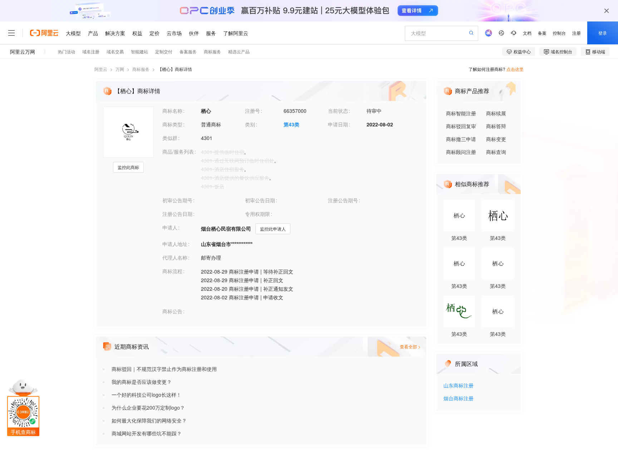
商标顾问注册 (461, 151)
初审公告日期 (260, 200)
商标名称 (172, 110)
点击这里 (515, 69)
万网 (120, 69)
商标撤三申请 (461, 139)
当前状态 (338, 110)
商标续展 (496, 113)
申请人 (169, 227)
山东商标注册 (458, 385)
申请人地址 (174, 243)
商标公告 (172, 311)
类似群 (169, 137)
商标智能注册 (461, 113)
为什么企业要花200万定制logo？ (148, 407)
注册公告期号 (343, 200)
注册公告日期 (177, 213)
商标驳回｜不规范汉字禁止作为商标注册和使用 (164, 368)
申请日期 (338, 124)
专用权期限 (257, 213)
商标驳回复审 (461, 126)
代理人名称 (174, 257)
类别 (250, 124)
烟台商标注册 (458, 398)
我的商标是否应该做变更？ (142, 381)
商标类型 (172, 124)
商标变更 (496, 139)
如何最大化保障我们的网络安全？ (149, 420)
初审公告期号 (177, 200)
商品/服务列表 (178, 151)
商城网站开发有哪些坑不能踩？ (147, 433)
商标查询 (496, 151)
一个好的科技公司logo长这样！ (146, 394)
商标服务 (140, 69)
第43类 (291, 124)
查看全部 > (410, 346)
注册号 (252, 110)
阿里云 (100, 69)
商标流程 (172, 271)
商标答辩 (496, 126)
